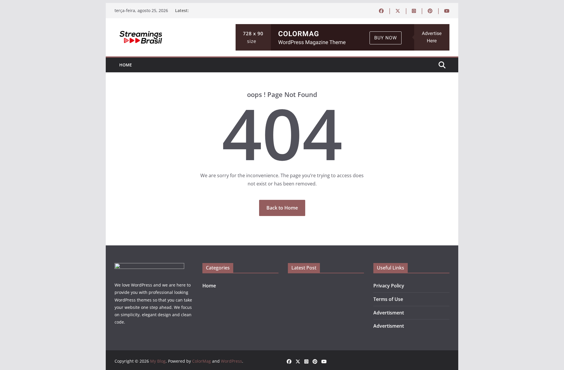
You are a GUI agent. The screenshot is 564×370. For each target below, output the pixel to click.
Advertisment (388, 312)
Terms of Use (388, 299)
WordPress (231, 361)
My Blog (158, 361)
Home (125, 65)
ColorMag (201, 361)
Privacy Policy (388, 285)
